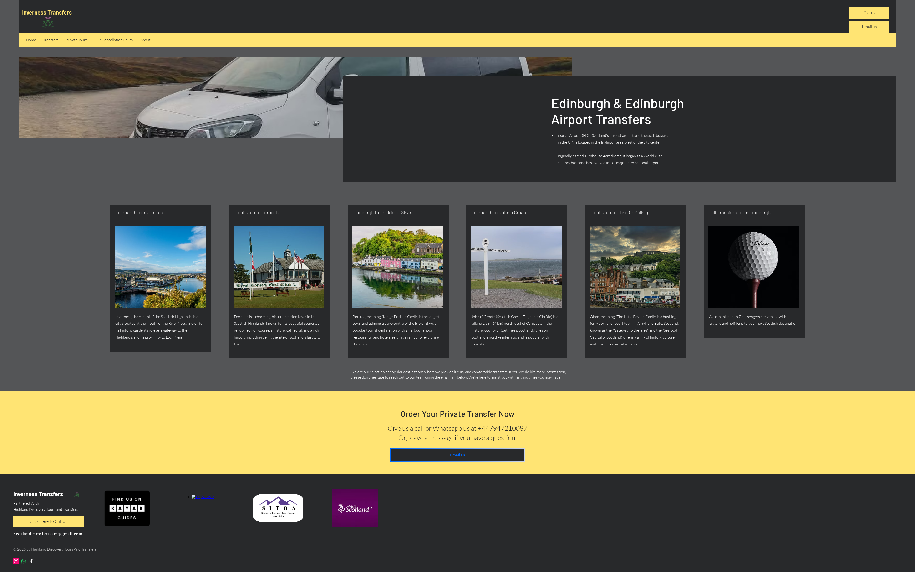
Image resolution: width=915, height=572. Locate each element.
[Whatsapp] (24, 561)
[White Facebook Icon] (31, 561)
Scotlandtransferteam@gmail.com (47, 534)
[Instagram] (16, 561)
